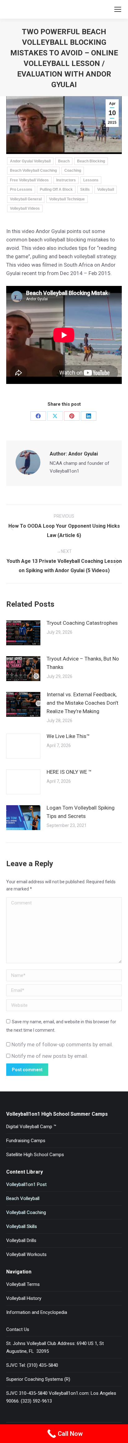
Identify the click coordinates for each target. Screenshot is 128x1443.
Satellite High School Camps (35, 1154)
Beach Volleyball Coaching (33, 170)
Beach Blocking (91, 161)
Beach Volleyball (22, 1198)
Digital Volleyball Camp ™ (31, 1126)
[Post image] (23, 632)
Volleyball (105, 189)
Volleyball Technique (67, 199)
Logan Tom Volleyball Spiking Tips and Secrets (81, 812)
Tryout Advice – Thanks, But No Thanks (83, 663)
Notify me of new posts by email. (49, 1056)
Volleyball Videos (25, 208)
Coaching (72, 170)
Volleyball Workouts (26, 1254)
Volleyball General (26, 199)
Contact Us (17, 1329)
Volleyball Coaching (26, 1212)
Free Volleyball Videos (29, 180)
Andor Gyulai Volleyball (30, 161)
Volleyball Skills (21, 1226)
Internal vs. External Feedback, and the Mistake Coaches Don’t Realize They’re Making (82, 702)
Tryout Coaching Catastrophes (82, 623)
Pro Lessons (21, 189)
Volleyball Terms (23, 1284)
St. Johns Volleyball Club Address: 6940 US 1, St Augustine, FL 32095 (55, 1347)
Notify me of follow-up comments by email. (62, 1044)
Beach (64, 161)
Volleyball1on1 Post (26, 1184)
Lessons (90, 180)
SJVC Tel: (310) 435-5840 (32, 1365)
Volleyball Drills (21, 1240)
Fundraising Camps (25, 1140)
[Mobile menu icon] (118, 9)
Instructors (66, 180)
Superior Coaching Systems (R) (38, 1379)
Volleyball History (23, 1298)
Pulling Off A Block (56, 189)
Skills (85, 189)
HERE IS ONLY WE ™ (69, 772)
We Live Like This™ (68, 736)
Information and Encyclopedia (36, 1312)
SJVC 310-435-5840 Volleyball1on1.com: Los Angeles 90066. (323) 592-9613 (61, 1397)
